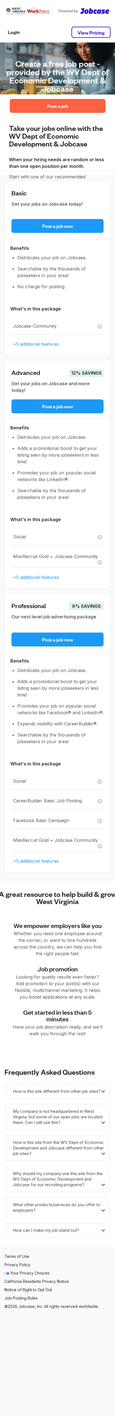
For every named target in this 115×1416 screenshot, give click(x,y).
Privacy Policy (17, 1264)
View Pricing (91, 32)
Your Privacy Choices (29, 1273)
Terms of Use (16, 1256)
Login (14, 31)
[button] (57, 1091)
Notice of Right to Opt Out (28, 1289)
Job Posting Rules (21, 1298)
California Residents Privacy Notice (36, 1281)
